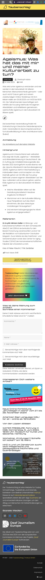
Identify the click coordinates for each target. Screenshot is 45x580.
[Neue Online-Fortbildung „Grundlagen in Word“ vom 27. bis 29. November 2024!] (22, 395)
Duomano (34, 498)
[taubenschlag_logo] (22, 7)
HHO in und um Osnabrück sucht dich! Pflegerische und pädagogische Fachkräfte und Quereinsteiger (22, 447)
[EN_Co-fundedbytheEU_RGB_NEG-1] (20, 548)
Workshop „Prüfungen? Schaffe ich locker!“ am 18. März (21, 439)
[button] (3, 2)
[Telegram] (15, 516)
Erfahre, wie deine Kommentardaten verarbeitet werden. (19, 372)
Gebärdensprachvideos (24, 495)
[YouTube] (25, 516)
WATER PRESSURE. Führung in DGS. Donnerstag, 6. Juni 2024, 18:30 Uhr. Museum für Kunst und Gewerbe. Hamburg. (22, 431)
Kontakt (39, 563)
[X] (20, 516)
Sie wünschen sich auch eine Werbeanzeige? (15, 264)
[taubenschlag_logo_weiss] (13, 482)
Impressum (38, 572)
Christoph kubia (23, 79)
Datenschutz (38, 568)
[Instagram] (34, 2)
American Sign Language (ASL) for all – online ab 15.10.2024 (21, 418)
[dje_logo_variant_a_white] (18, 524)
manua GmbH (30, 558)
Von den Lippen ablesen (17, 423)
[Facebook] (38, 2)
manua (37, 492)
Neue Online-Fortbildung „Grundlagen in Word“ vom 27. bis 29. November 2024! (22, 411)
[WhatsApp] (41, 2)
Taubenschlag (18, 558)
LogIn (40, 577)
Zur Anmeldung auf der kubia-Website (19, 144)
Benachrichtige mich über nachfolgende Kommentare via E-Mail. (21, 351)
